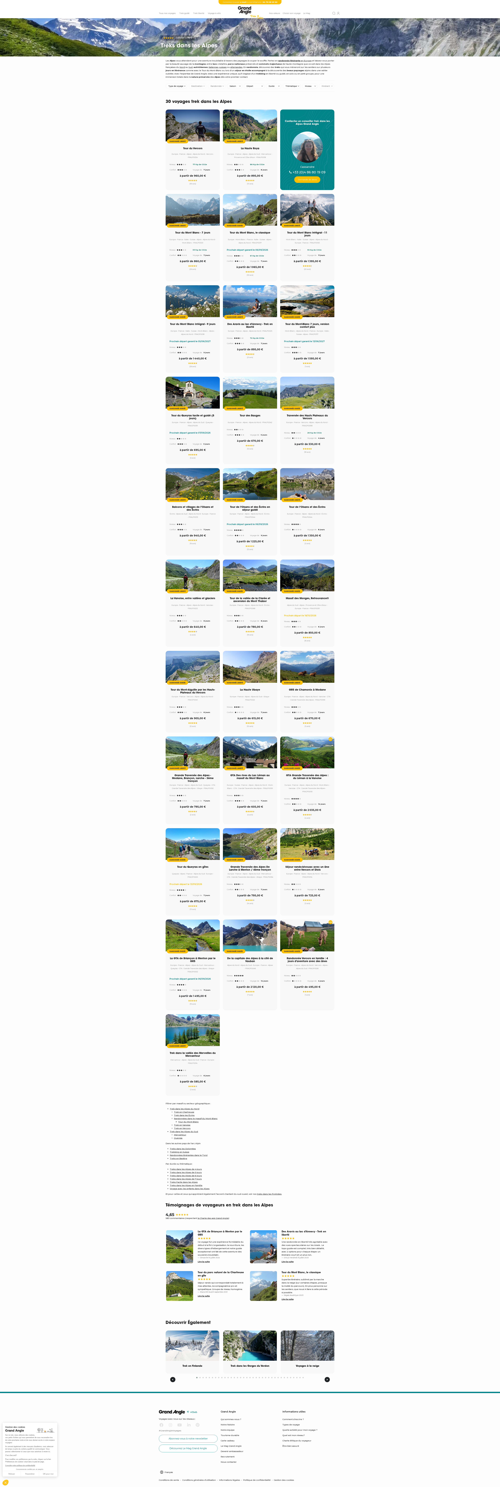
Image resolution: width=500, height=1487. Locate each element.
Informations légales (229, 1480)
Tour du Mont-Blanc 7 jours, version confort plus (307, 325)
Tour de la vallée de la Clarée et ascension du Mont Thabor (250, 600)
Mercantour (180, 1135)
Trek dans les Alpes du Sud (184, 1131)
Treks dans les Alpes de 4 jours (186, 1169)
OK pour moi (48, 1474)
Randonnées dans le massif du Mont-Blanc (196, 1118)
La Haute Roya (250, 148)
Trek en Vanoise (182, 1125)
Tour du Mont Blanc (188, 1122)
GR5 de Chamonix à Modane (307, 690)
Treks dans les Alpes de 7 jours (186, 1179)
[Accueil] (250, 13)
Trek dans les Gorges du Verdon (250, 1366)
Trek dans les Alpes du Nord (184, 1109)
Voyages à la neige (307, 1366)
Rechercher (333, 13)
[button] (5, 1482)
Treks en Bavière (178, 1158)
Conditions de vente (169, 1480)
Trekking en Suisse (179, 1152)
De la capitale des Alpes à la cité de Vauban (250, 960)
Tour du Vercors (192, 148)
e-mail (243, 2)
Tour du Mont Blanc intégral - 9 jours (192, 324)
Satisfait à (184, 38)
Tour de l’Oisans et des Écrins (307, 507)
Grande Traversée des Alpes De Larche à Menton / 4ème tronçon (250, 868)
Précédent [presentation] (172, 1379)
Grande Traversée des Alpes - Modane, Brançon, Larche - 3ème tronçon (193, 778)
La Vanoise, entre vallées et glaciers (192, 598)
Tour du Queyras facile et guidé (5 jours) (192, 417)
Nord (182, 67)
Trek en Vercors (182, 1128)
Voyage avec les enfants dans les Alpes (190, 1188)
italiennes (213, 67)
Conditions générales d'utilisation (199, 1480)
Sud (191, 67)
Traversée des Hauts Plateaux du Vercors (307, 417)
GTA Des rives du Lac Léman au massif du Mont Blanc (250, 777)
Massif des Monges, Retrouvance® (307, 598)
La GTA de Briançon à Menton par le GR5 (192, 960)
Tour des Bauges (250, 416)
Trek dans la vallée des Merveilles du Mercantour (193, 1054)
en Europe (295, 60)
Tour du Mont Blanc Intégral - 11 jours (307, 234)
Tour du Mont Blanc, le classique (250, 233)
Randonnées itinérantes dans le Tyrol (189, 1155)
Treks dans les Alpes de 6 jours (186, 1175)
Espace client (338, 13)
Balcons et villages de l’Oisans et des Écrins (192, 508)
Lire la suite (204, 1261)
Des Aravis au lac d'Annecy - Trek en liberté (250, 325)
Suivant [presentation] (327, 1379)
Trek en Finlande (192, 1366)
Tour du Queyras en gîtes (192, 867)
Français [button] (169, 1472)
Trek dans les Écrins (184, 1115)
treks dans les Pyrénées (269, 1194)
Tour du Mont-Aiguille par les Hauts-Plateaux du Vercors (193, 691)
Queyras (178, 1138)
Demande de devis (307, 179)
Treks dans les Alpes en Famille (186, 1185)
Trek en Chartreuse (184, 1112)
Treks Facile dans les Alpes (184, 1182)
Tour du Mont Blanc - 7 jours (192, 233)
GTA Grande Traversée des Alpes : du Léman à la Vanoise (307, 777)
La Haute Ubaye (250, 690)
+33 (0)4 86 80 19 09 (309, 172)
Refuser (11, 1474)
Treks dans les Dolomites (183, 1149)
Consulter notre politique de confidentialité (20, 1465)
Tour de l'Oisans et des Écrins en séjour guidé (250, 508)
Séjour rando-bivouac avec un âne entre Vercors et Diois (307, 868)
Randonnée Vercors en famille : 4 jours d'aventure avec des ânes (307, 960)
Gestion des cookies (284, 1480)
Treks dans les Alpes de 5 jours (186, 1172)
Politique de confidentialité (257, 1480)
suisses (223, 67)
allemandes (236, 67)
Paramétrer (30, 1474)
